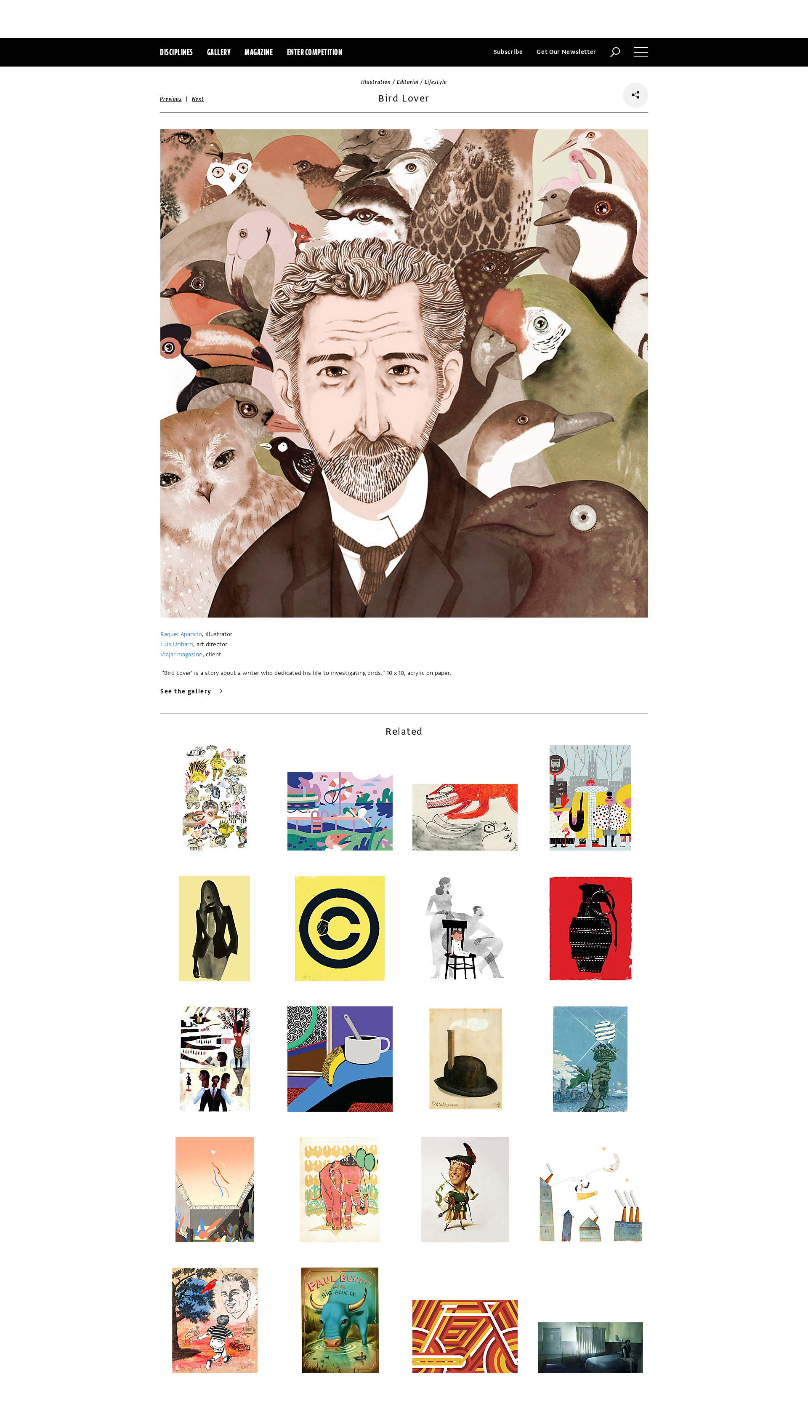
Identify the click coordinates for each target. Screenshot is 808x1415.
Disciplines (176, 52)
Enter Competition (315, 52)
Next (198, 99)
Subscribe (508, 52)
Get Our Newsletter (566, 52)
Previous (171, 99)
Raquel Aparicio (181, 634)
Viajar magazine (181, 654)
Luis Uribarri (176, 644)
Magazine (259, 52)
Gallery (219, 52)
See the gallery (186, 691)
